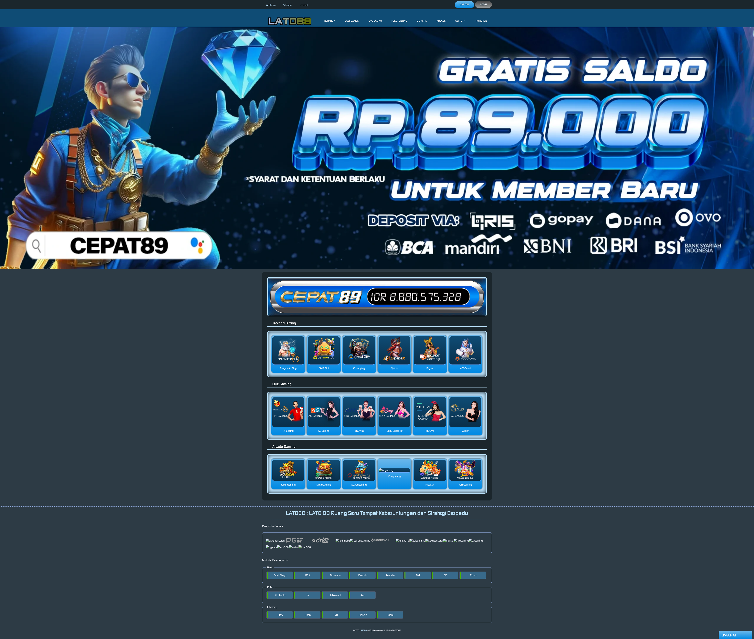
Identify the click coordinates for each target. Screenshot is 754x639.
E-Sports (422, 20)
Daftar (464, 4)
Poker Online (399, 20)
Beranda (329, 20)
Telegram (287, 5)
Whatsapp (270, 5)
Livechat (304, 5)
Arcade (441, 20)
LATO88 (363, 630)
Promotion (481, 20)
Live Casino (375, 20)
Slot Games (352, 20)
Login (483, 4)
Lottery (460, 20)
